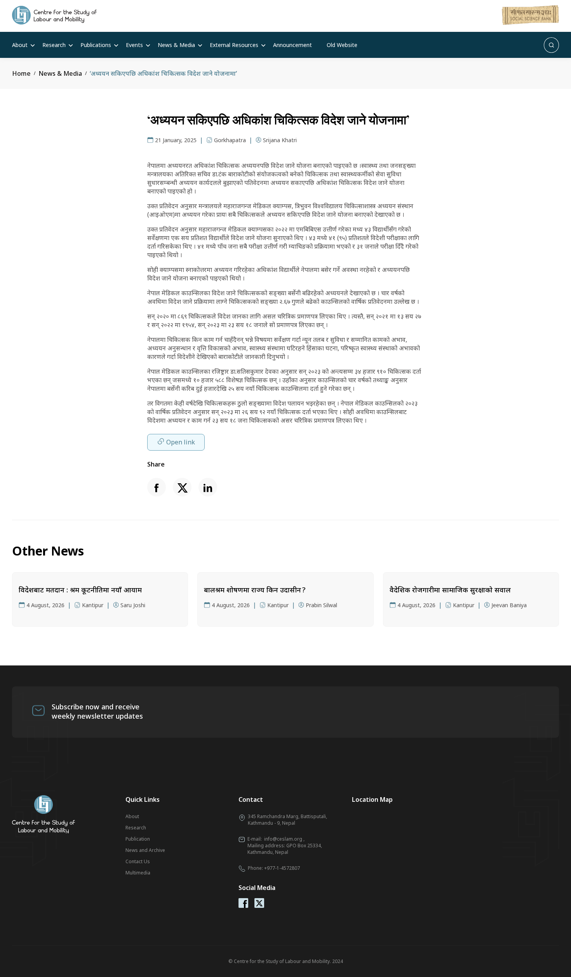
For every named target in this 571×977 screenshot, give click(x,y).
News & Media (176, 45)
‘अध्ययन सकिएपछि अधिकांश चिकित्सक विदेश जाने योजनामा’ (163, 73)
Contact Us (137, 861)
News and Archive (145, 850)
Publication (137, 839)
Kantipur (92, 605)
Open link (180, 442)
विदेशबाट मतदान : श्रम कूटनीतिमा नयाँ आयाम (80, 589)
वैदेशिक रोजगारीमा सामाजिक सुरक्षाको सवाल (450, 589)
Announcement (292, 45)
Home (21, 73)
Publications (95, 45)
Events (134, 45)
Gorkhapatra (230, 140)
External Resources (234, 45)
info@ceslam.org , (284, 839)
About (20, 45)
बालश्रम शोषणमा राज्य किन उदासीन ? (254, 589)
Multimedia (137, 872)
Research (54, 45)
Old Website (342, 45)
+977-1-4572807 (282, 868)
